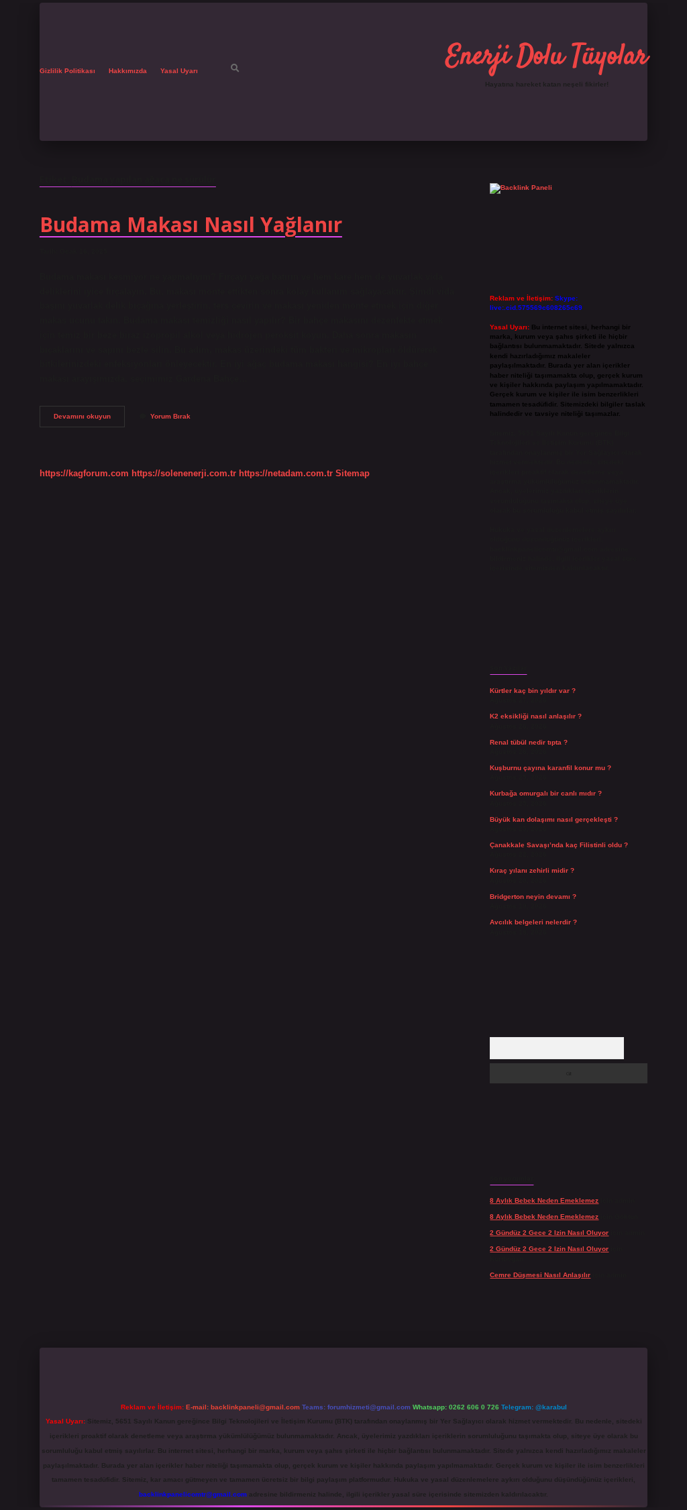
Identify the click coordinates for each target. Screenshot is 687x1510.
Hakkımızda (128, 70)
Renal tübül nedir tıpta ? (529, 742)
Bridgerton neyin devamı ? (533, 896)
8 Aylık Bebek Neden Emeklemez (544, 1200)
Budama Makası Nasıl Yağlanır (191, 224)
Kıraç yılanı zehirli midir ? (532, 870)
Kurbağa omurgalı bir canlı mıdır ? (546, 793)
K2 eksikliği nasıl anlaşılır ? (536, 716)
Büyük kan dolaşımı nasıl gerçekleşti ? (554, 819)
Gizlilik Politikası (67, 70)
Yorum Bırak (170, 416)
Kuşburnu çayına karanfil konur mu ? (550, 767)
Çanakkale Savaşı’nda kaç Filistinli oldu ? (559, 845)
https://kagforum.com (84, 473)
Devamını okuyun (89, 419)
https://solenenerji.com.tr (183, 473)
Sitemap (352, 473)
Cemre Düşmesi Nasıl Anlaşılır (540, 1275)
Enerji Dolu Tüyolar (546, 57)
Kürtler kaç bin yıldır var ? (533, 690)
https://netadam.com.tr (286, 473)
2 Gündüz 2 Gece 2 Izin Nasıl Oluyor (549, 1232)
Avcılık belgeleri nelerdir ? (533, 922)
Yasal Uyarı (179, 70)
